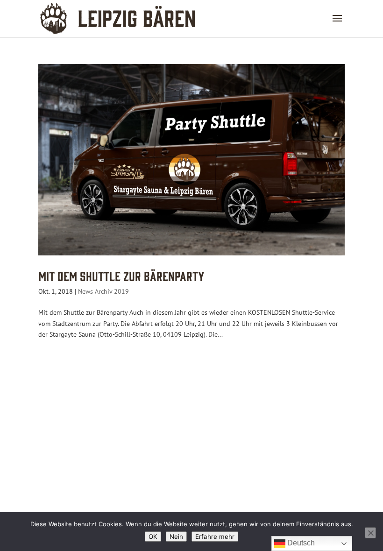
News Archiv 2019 (103, 291)
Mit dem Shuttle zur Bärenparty (121, 275)
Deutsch (300, 543)
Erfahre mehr (214, 536)
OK (153, 536)
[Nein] (370, 532)
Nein (176, 536)
